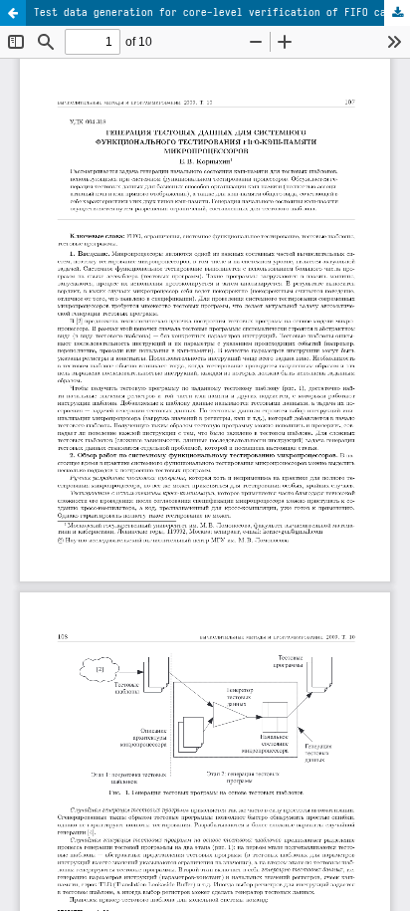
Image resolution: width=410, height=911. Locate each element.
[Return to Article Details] (13, 13)
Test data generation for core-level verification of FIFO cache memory (222, 12)
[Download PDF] (397, 13)
